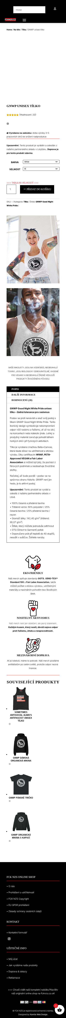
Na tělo (17, 29)
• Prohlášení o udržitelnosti (20, 892)
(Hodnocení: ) (27, 114)
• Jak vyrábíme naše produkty (22, 965)
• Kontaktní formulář (17, 932)
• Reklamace (13, 977)
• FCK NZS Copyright (18, 898)
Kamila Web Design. (39, 1014)
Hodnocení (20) (22, 400)
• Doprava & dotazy (17, 971)
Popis (15, 389)
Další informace (24, 394)
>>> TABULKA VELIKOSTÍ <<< (22, 182)
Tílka (24, 29)
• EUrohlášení (18, 905)
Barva (15, 162)
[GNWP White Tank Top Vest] (33, 282)
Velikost (14, 169)
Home (9, 29)
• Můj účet (12, 959)
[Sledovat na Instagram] (9, 938)
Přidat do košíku (39, 189)
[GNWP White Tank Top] (33, 355)
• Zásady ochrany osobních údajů (24, 911)
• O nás (11, 886)
